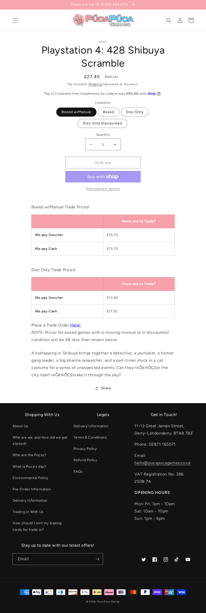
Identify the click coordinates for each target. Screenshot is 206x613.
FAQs (78, 471)
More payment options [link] (103, 189)
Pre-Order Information (32, 489)
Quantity (103, 134)
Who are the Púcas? (29, 455)
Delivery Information (30, 500)
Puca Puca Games (108, 601)
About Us (20, 426)
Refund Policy (85, 460)
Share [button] (106, 388)
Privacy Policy (85, 449)
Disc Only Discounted (102, 123)
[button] (15, 20)
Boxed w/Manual (76, 112)
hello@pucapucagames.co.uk (162, 462)
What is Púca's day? (29, 466)
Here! (75, 325)
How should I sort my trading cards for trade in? (37, 526)
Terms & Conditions (90, 437)
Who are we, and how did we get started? (40, 440)
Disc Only (134, 112)
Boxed (108, 112)
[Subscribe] (97, 559)
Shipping (95, 84)
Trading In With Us (28, 512)
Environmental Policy (30, 478)
